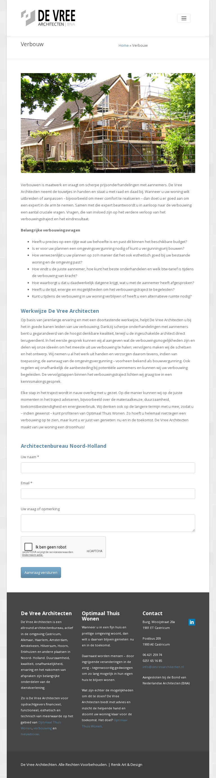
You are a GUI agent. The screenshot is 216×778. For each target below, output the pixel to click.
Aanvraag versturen (40, 572)
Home (124, 45)
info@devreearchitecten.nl (163, 667)
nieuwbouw (30, 734)
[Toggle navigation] (184, 18)
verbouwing (42, 728)
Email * (26, 482)
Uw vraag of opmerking (40, 508)
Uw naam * (30, 456)
